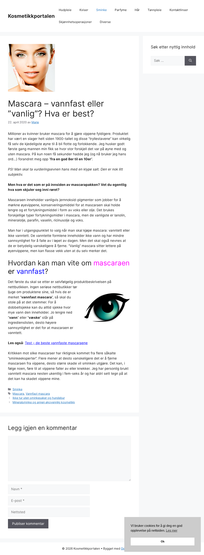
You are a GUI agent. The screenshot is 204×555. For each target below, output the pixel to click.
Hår (137, 10)
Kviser (83, 10)
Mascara (18, 393)
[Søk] (190, 61)
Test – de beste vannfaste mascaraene (56, 343)
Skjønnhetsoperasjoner (75, 22)
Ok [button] (163, 541)
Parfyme (121, 10)
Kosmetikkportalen (31, 16)
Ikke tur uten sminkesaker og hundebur (39, 398)
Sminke (101, 10)
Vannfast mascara (38, 393)
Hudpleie (65, 10)
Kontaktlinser (179, 10)
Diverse (105, 22)
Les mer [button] (171, 530)
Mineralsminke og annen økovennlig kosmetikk (44, 402)
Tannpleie (155, 10)
